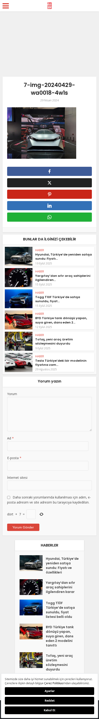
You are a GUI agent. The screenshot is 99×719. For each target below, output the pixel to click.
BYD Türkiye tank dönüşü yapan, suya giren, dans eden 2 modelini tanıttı (60, 636)
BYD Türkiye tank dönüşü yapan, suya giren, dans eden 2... (61, 320)
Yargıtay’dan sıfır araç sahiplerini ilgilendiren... (62, 278)
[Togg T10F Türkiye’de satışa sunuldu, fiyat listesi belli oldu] (33, 607)
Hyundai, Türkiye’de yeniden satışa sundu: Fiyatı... (63, 256)
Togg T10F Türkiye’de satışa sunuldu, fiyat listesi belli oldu (60, 610)
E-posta (14, 458)
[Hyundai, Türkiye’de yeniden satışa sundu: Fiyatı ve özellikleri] (33, 563)
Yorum (12, 394)
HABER (39, 250)
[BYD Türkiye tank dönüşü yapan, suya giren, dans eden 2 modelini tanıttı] (33, 631)
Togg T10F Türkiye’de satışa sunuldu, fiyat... (57, 299)
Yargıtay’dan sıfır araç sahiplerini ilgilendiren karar (60, 587)
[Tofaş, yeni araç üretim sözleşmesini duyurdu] (33, 660)
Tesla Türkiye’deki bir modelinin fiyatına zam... (61, 362)
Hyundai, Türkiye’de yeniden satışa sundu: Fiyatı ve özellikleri (62, 565)
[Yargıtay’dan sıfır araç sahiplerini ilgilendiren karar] (33, 587)
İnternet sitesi (17, 477)
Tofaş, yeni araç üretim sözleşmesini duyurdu (54, 341)
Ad (10, 438)
